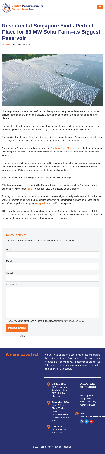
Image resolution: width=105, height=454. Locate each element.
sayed (7, 44)
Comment (11, 285)
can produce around (46, 203)
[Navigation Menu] (100, 7)
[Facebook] (82, 421)
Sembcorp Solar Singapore (64, 148)
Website (10, 273)
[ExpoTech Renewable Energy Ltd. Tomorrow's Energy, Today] (22, 7)
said (30, 189)
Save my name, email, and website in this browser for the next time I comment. (46, 321)
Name (9, 249)
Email (9, 261)
